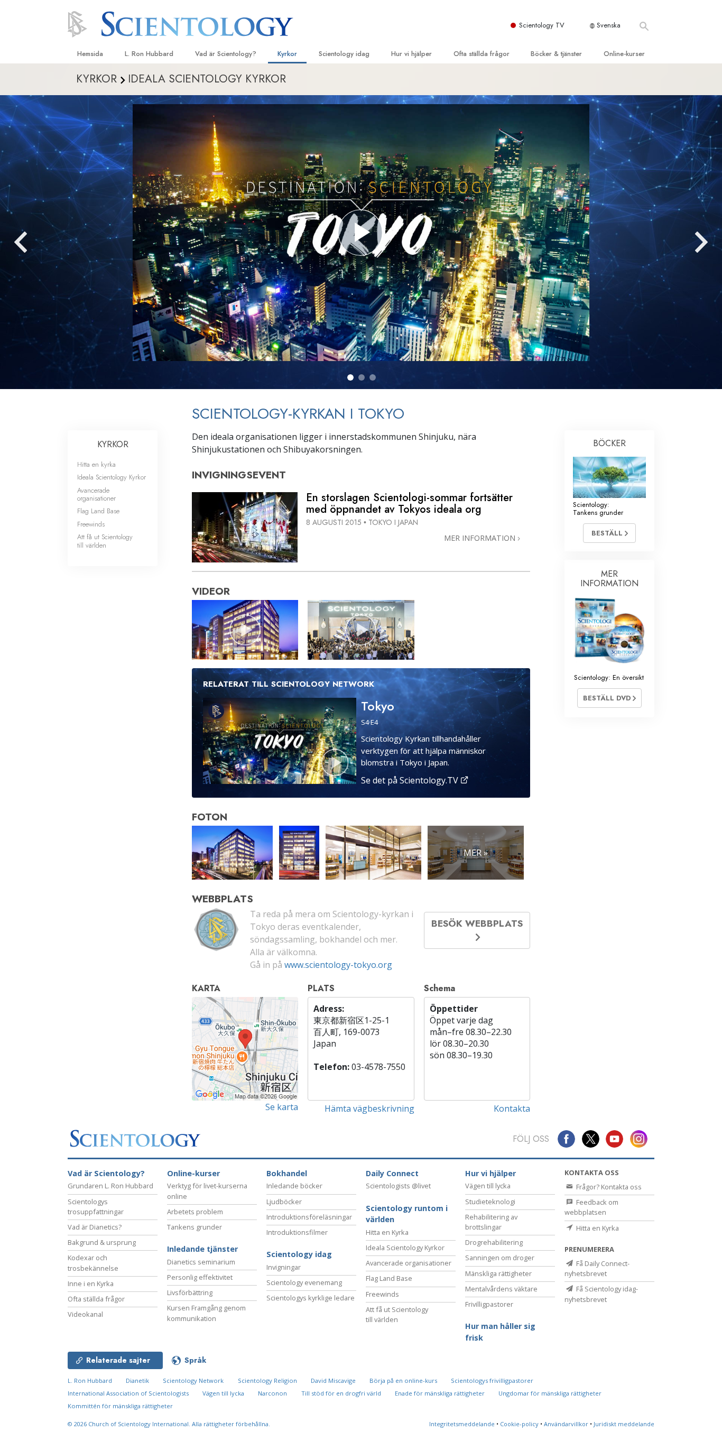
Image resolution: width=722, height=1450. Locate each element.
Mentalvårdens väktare (501, 1289)
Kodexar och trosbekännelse (93, 1262)
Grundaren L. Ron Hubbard (110, 1185)
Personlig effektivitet (200, 1277)
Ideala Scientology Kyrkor (111, 477)
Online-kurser (624, 54)
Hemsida (90, 54)
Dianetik (137, 1380)
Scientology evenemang (304, 1282)
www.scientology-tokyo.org (338, 965)
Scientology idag (344, 54)
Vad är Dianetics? (95, 1227)
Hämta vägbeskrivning (369, 1108)
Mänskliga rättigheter (498, 1273)
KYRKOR (112, 444)
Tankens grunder (194, 1227)
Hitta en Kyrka (387, 1232)
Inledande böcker (294, 1185)
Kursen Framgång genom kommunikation (206, 1313)
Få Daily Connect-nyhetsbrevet (597, 1268)
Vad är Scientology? (225, 54)
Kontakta (512, 1108)
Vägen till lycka (488, 1185)
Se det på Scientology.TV (410, 780)
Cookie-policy (519, 1424)
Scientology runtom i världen (407, 1214)
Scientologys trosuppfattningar (96, 1206)
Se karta (281, 1107)
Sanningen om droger (499, 1257)
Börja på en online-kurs (403, 1380)
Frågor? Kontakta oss (608, 1187)
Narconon (272, 1393)
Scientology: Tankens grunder (598, 509)
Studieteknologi (490, 1201)
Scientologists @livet (398, 1185)
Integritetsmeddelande (462, 1424)
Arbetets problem (195, 1211)
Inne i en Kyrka (91, 1283)
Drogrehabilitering (494, 1242)
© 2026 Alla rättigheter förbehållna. (169, 1424)
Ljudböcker (284, 1201)
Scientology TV (541, 25)
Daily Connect (392, 1173)
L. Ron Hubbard (149, 54)
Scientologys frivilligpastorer (492, 1380)
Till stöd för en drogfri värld (341, 1393)
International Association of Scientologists (128, 1393)
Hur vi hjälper (411, 54)
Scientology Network (193, 1380)
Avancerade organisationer (96, 494)
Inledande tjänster (202, 1249)
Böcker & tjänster (556, 54)
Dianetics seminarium (201, 1262)
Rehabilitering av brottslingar (491, 1222)
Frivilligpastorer (489, 1304)
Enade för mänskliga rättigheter (440, 1393)
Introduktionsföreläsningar (309, 1217)
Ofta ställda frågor (481, 54)
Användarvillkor (566, 1424)
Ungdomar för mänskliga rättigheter (549, 1393)
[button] (350, 377)
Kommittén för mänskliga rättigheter (120, 1406)
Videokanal (85, 1314)
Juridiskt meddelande (624, 1424)
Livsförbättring (189, 1292)
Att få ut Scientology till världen (105, 541)
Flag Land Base (98, 511)
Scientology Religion (267, 1380)
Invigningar (283, 1267)
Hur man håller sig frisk (500, 1332)
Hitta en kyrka (96, 464)
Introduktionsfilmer (297, 1232)
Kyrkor (287, 54)
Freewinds (91, 524)
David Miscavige (333, 1380)
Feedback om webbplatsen (591, 1207)
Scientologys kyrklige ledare (310, 1298)
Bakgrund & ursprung (102, 1242)
